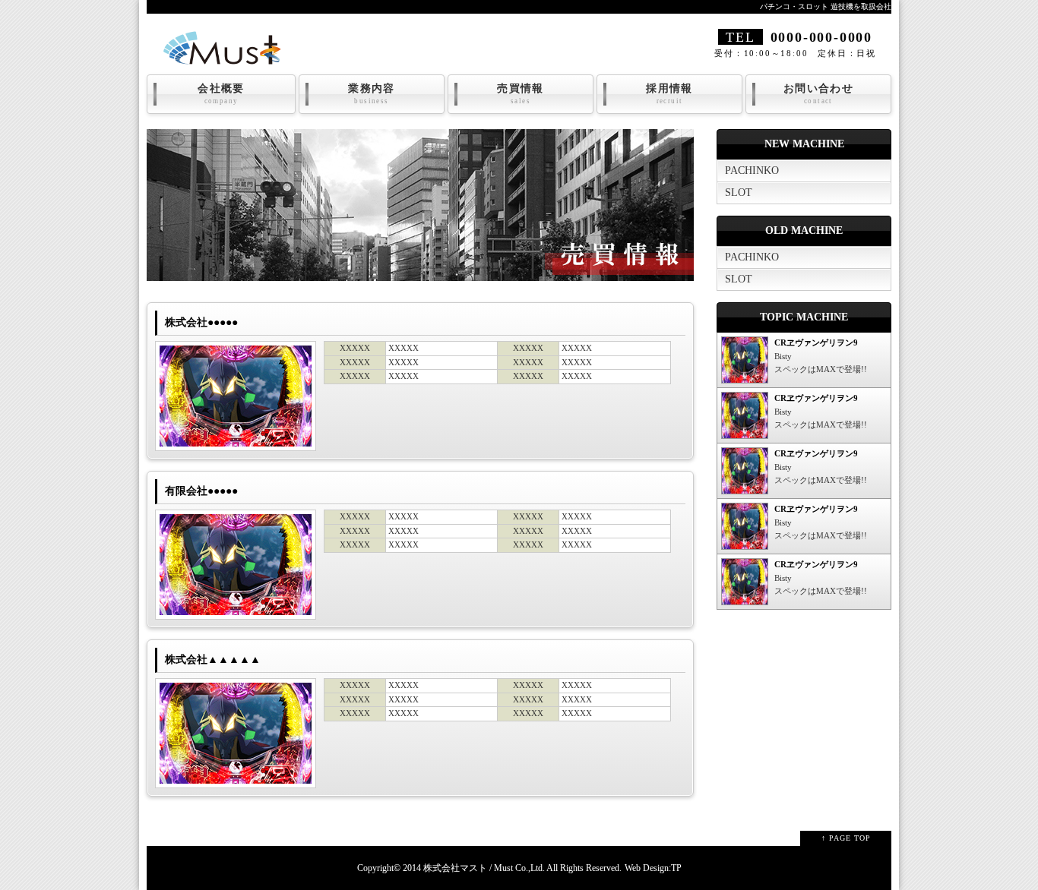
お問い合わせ (818, 94)
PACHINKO (752, 170)
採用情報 (669, 94)
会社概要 (221, 94)
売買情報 (520, 94)
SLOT (738, 192)
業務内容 (371, 94)
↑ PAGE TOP (846, 838)
